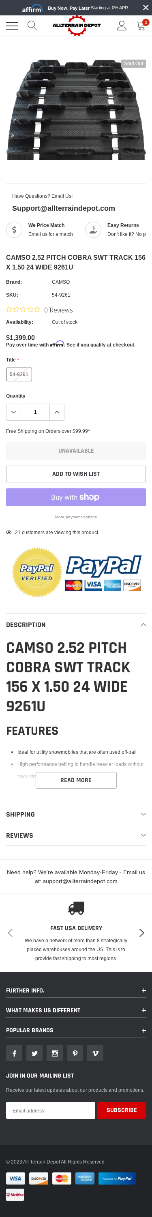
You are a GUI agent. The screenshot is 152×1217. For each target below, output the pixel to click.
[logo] (77, 25)
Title (12, 360)
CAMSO (61, 282)
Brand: (14, 282)
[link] (14, 1053)
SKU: (12, 295)
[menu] (12, 26)
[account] (122, 26)
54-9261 (19, 374)
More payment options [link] (76, 517)
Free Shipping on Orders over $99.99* (48, 431)
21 (18, 532)
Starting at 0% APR (88, 8)
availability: (19, 322)
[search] (32, 26)
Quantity (16, 396)
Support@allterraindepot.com (63, 208)
